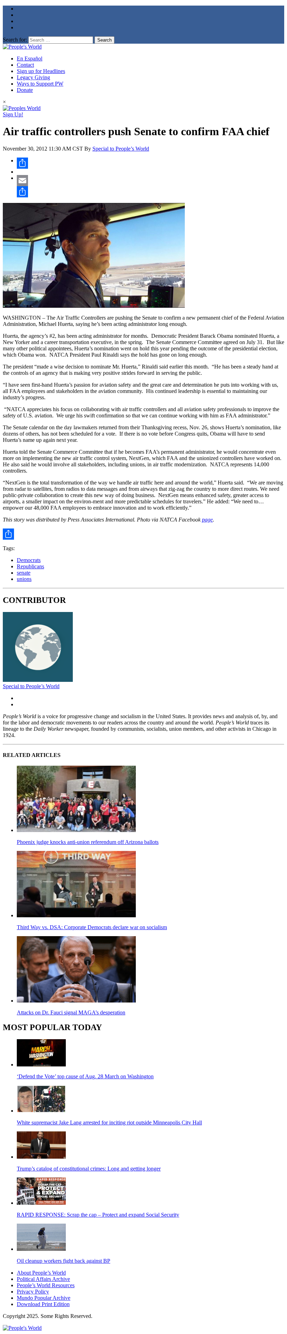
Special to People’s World (120, 149)
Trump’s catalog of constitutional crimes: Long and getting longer (89, 1169)
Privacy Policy (33, 1292)
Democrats (29, 560)
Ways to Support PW (40, 84)
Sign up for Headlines (41, 71)
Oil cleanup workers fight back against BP (63, 1261)
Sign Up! (13, 114)
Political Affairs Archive (43, 1279)
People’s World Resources (46, 1285)
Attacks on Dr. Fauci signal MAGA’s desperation (71, 1012)
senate (23, 573)
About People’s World (41, 1273)
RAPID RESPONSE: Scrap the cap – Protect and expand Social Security (98, 1215)
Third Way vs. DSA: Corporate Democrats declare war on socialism (92, 927)
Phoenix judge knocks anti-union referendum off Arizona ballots (88, 842)
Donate (25, 90)
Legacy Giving (33, 77)
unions (24, 579)
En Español (29, 58)
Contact (25, 65)
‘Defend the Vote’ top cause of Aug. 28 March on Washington (85, 1076)
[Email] (150, 180)
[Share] (150, 163)
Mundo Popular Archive (43, 1298)
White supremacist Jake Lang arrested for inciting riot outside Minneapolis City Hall (109, 1122)
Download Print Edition (43, 1304)
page (207, 520)
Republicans (30, 566)
